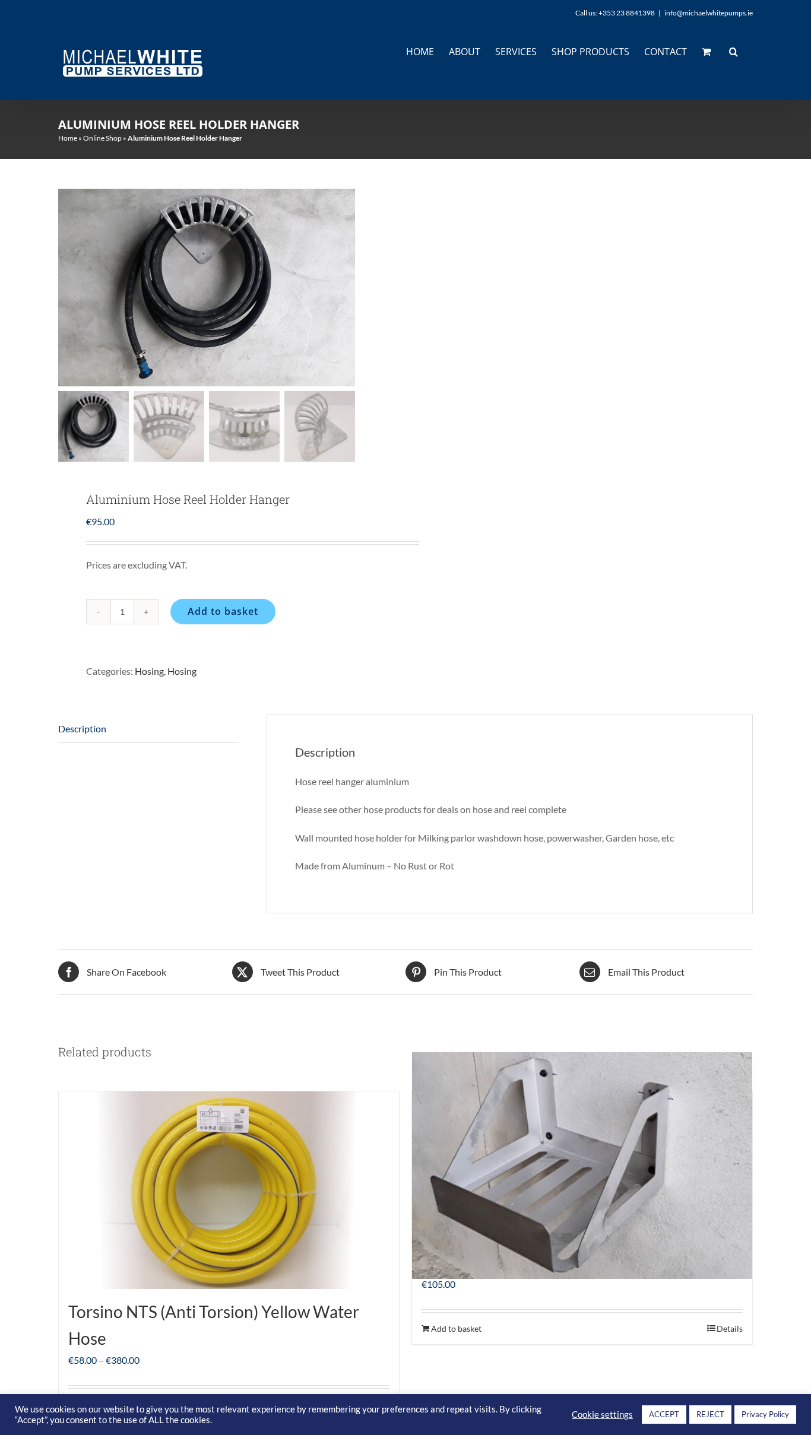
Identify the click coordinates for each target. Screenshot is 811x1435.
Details (730, 1328)
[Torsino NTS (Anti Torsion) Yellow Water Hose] (229, 1190)
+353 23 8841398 (626, 12)
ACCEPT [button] (664, 1414)
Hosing (149, 671)
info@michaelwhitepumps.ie (708, 12)
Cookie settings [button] (602, 1414)
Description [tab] (82, 728)
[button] (733, 52)
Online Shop (102, 138)
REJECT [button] (710, 1414)
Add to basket (223, 611)
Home (67, 138)
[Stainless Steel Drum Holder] (582, 1165)
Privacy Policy (765, 1414)
